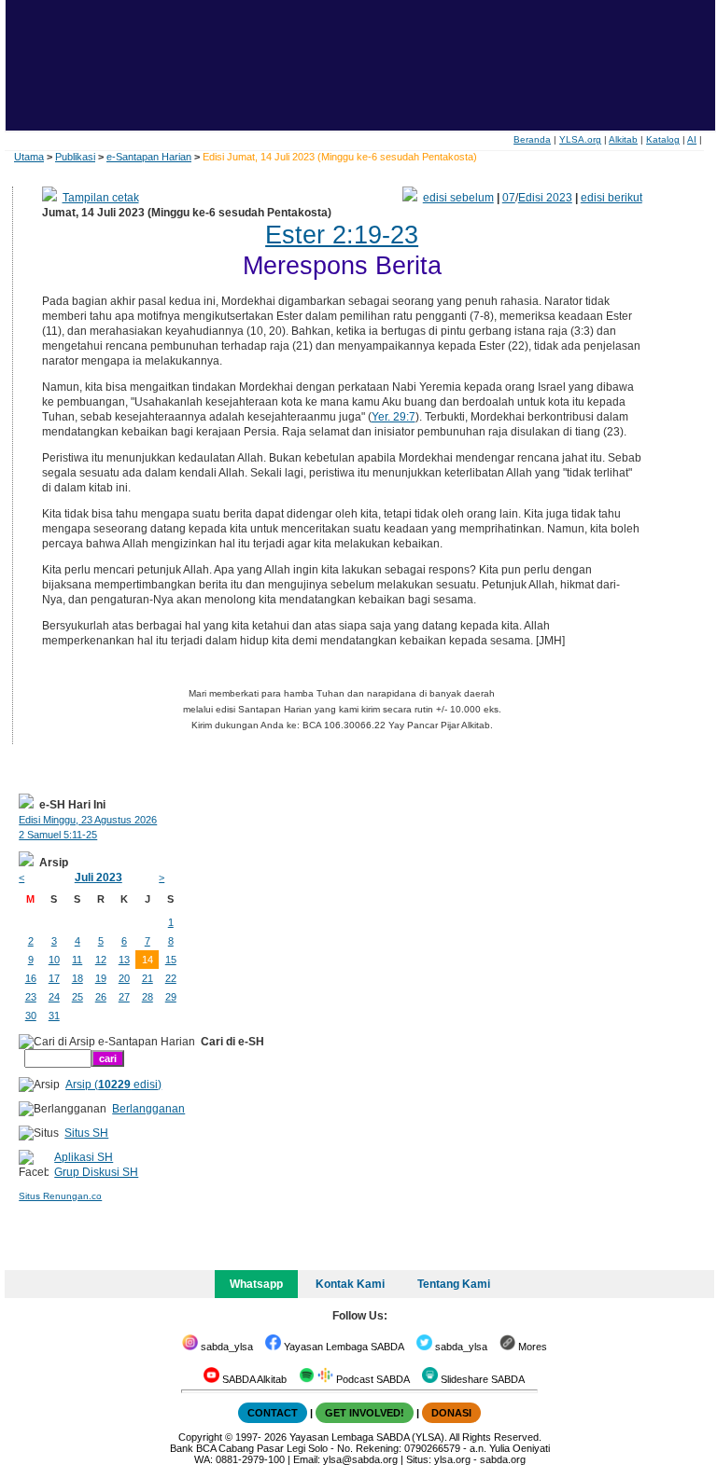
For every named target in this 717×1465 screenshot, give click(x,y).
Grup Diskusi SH (96, 1172)
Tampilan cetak (101, 197)
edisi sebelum (458, 197)
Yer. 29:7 (393, 416)
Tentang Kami (453, 1284)
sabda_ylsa (225, 1346)
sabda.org (503, 1459)
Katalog (663, 139)
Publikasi (75, 156)
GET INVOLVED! (364, 1412)
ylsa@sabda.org (360, 1459)
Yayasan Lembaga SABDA (342, 1346)
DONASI (451, 1412)
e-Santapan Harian (148, 156)
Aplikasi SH (83, 1157)
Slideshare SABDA (481, 1379)
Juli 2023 (98, 877)
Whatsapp (256, 1284)
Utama (29, 156)
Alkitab (623, 139)
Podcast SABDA (371, 1379)
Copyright (200, 1437)
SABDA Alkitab (253, 1379)
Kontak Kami (350, 1284)
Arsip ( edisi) (113, 1084)
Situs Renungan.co (60, 1196)
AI (691, 139)
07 (508, 197)
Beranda (532, 139)
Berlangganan (148, 1108)
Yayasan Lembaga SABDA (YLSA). (368, 1437)
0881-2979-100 (250, 1459)
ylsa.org (452, 1459)
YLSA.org (580, 139)
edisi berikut (611, 197)
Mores (531, 1346)
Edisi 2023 (545, 197)
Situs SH (86, 1133)
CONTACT (272, 1412)
